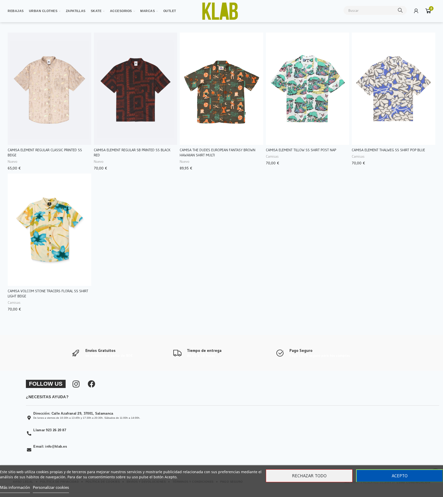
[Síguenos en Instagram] (76, 384)
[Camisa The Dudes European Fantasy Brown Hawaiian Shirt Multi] (221, 89)
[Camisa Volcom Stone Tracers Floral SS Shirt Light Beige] (49, 230)
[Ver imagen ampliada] (220, 11)
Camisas (272, 156)
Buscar (400, 10)
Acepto (400, 476)
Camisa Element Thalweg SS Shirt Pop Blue (388, 150)
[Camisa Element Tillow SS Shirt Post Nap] (307, 89)
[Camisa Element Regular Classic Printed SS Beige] (49, 89)
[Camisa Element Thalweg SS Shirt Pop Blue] (393, 89)
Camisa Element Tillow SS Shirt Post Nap (301, 150)
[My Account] (416, 10)
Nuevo (12, 161)
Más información (15, 487)
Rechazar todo (309, 476)
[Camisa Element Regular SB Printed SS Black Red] (135, 89)
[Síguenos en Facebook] (91, 384)
